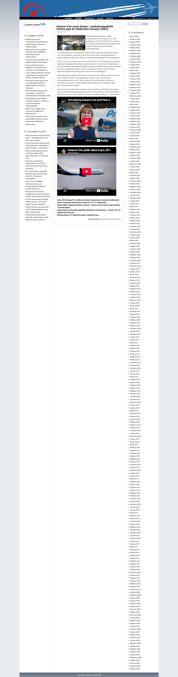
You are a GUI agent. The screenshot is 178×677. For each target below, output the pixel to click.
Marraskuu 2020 (135, 232)
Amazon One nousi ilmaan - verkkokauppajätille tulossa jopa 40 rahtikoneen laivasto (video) (84, 28)
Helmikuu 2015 (135, 427)
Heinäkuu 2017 (135, 345)
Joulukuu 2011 (135, 535)
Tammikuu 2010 (135, 589)
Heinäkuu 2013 (135, 481)
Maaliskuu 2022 (135, 186)
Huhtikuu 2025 (135, 81)
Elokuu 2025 (134, 70)
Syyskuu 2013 (135, 476)
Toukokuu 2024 (135, 113)
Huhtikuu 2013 (135, 490)
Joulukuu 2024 (135, 93)
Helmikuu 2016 (135, 393)
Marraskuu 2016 (135, 368)
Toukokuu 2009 (135, 609)
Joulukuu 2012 (135, 501)
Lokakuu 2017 (134, 337)
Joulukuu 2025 (135, 59)
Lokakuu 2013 (134, 473)
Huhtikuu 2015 (135, 422)
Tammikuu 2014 (135, 464)
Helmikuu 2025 (135, 87)
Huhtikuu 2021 (135, 218)
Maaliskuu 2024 (135, 118)
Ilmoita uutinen (30, 124)
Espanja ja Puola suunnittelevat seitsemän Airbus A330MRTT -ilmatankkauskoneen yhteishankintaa (36, 53)
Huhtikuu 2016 (135, 388)
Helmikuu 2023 (135, 155)
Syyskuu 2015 (135, 408)
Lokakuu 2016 (134, 371)
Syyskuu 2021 (135, 203)
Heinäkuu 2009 (135, 603)
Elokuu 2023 (134, 138)
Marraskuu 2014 (135, 436)
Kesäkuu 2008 (135, 623)
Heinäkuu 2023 (135, 141)
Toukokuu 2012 (135, 521)
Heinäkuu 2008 (135, 620)
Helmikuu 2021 (135, 223)
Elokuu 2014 (134, 444)
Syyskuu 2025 (135, 67)
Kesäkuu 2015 (135, 416)
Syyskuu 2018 (135, 305)
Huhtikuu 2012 (135, 524)
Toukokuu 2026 (135, 45)
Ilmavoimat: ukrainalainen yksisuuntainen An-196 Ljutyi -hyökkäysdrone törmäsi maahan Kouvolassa (36, 164)
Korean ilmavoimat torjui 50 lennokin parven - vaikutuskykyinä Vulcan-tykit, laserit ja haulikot (38, 137)
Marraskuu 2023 (135, 130)
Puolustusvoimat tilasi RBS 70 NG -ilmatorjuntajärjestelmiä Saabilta (38, 61)
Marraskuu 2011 (135, 538)
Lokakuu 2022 (134, 166)
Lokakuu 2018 (134, 303)
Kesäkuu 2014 (135, 450)
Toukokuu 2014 (135, 453)
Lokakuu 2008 (134, 617)
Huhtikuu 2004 (135, 646)
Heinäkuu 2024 (135, 107)
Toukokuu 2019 (135, 283)
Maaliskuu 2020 (135, 254)
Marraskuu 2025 (135, 62)
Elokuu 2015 (134, 410)
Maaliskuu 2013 (135, 493)
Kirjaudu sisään (94, 219)
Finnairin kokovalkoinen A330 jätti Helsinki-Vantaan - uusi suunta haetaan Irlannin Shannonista (37, 201)
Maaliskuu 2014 (135, 459)
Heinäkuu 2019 (135, 277)
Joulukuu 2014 (135, 433)
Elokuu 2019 (134, 274)
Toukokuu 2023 (135, 147)
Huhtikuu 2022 (135, 183)
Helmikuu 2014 (135, 461)
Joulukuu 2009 (135, 592)
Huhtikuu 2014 (135, 456)
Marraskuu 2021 (135, 198)
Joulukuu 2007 (135, 626)
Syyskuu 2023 (135, 135)
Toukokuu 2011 (135, 555)
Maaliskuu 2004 (135, 649)
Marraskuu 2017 (135, 334)
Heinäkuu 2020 (135, 243)
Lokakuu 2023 (134, 132)
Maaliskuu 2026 (135, 50)
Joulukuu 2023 (135, 127)
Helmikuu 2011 (135, 564)
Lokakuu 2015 (134, 405)
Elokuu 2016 (134, 376)
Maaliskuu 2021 (135, 220)
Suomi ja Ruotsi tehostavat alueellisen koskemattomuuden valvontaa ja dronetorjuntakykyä (36, 67)
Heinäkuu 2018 (135, 311)
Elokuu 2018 (134, 308)
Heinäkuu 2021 (135, 209)
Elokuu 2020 (134, 240)
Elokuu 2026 (134, 36)
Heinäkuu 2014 (135, 447)
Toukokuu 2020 (135, 249)
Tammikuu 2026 (135, 56)
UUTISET (78, 18)
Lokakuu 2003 (134, 660)
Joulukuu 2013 (135, 467)
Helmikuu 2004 (135, 652)
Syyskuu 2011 (135, 544)
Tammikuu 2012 (135, 532)
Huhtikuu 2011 (135, 558)
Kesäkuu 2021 (135, 212)
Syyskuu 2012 (135, 510)
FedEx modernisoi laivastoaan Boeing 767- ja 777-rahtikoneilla (81, 202)
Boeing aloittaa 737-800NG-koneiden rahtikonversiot (78, 215)
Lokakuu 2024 (134, 98)
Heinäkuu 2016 (135, 379)
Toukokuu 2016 (135, 385)
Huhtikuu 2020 (135, 252)
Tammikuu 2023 (135, 158)
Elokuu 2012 (134, 513)
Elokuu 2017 (134, 342)
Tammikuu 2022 (135, 192)
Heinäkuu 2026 (135, 39)
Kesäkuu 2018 (135, 314)
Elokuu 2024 (134, 104)
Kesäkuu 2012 (135, 518)
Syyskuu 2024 (135, 101)
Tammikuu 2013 (135, 498)
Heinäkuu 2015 (135, 413)
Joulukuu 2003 (135, 654)
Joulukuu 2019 (135, 263)
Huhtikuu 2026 (135, 47)
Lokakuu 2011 (134, 541)
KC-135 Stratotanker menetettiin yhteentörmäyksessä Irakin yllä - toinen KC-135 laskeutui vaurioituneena (37, 175)
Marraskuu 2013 (135, 470)
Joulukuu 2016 (135, 365)
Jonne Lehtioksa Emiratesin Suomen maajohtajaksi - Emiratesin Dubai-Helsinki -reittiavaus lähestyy (38, 75)
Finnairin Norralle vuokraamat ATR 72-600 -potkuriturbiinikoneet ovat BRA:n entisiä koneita (37, 209)
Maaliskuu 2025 (135, 84)
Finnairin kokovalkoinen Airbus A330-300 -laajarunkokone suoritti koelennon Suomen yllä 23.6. (37, 217)
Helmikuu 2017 (135, 359)
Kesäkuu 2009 (135, 606)
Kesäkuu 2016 (135, 382)
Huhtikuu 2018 (135, 320)
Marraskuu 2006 (135, 643)
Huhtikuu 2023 (135, 149)
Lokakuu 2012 (134, 507)
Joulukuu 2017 (135, 331)
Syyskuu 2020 (135, 237)
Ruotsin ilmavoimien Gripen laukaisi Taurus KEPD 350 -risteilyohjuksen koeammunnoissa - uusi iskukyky (37, 145)
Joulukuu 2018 (135, 297)
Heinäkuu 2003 (135, 666)
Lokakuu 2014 (134, 439)
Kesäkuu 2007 (135, 635)
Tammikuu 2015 (135, 430)
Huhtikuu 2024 (135, 115)
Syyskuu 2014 (135, 442)
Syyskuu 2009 (135, 600)
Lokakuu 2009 (134, 598)
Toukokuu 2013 (135, 487)
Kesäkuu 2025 (135, 76)
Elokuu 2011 (134, 547)
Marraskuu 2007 (135, 629)
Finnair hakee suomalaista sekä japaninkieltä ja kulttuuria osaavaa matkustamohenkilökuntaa (37, 118)
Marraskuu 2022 (135, 164)
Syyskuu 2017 (135, 339)
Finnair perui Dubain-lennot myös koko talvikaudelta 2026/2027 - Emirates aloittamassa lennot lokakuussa (37, 84)
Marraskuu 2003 (135, 657)
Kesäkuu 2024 (135, 110)
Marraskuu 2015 (135, 402)
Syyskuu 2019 (135, 271)
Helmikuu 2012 (135, 530)
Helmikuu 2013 (135, 496)
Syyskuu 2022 (135, 169)
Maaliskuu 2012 (135, 527)
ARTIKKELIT (90, 18)
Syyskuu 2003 (135, 663)
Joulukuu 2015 (135, 399)
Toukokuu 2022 (135, 181)
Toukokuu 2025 (135, 79)
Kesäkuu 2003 (135, 669)
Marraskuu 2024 (135, 96)
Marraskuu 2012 (135, 504)
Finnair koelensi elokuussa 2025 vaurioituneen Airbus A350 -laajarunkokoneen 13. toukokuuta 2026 (37, 154)
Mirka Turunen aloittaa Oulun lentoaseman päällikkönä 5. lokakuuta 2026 (35, 111)
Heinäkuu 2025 (135, 73)
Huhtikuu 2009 (135, 612)
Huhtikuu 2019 (135, 286)
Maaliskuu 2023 (135, 152)
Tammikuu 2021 (135, 226)
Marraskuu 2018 (135, 300)
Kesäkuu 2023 (135, 144)
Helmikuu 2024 (135, 121)
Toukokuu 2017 (135, 351)
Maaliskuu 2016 (135, 391)
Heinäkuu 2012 (135, 515)
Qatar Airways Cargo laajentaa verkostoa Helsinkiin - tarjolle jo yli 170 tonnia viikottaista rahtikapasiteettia (37, 102)
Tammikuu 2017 (135, 362)
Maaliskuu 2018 (135, 322)
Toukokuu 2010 (135, 581)
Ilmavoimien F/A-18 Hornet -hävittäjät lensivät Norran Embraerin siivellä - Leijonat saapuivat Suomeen (38, 193)
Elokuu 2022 (134, 172)
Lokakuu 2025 (134, 64)
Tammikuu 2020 (135, 260)
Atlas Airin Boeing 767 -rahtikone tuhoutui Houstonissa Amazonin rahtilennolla (88, 200)
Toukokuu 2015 (135, 419)
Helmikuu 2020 (135, 257)
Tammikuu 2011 (135, 566)
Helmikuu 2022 (135, 189)
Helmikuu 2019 (135, 291)
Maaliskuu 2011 (135, 561)
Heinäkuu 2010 (135, 578)
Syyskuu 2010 (135, 575)
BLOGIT (100, 18)
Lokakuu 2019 (134, 269)
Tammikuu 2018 (135, 328)
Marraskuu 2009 (135, 595)
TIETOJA (109, 18)
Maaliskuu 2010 (135, 583)
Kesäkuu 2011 (135, 552)
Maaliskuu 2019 (135, 288)
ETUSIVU (68, 18)
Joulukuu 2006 (135, 640)
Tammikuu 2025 (135, 90)
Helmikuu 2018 (135, 325)
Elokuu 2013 (134, 478)
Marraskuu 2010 (135, 572)
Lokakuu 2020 (134, 235)
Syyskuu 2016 (135, 374)
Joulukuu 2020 (135, 229)
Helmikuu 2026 (135, 53)
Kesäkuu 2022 (135, 178)
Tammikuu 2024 (135, 124)
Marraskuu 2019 (135, 266)
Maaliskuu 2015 (135, 425)
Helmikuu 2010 (135, 586)
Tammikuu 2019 (135, 294)
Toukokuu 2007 (135, 637)
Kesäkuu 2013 (135, 484)
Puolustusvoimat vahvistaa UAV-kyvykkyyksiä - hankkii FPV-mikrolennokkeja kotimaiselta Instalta (38, 93)
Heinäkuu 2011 (135, 549)
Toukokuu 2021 (135, 215)
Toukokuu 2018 (135, 317)
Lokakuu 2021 (134, 201)
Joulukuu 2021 (135, 195)
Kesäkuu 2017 (135, 348)
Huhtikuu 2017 (135, 354)
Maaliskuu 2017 (135, 357)
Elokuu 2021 (134, 206)
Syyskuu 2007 (135, 632)
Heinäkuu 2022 (135, 175)
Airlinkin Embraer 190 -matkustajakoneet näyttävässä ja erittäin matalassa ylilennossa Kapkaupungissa (37, 43)
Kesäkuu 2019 (135, 280)
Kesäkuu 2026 (135, 42)
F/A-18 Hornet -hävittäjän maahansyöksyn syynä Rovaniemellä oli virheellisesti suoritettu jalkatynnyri (35, 185)
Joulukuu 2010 (135, 569)
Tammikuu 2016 (135, 396)
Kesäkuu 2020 (135, 246)
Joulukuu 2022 (135, 161)
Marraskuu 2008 (135, 615)
